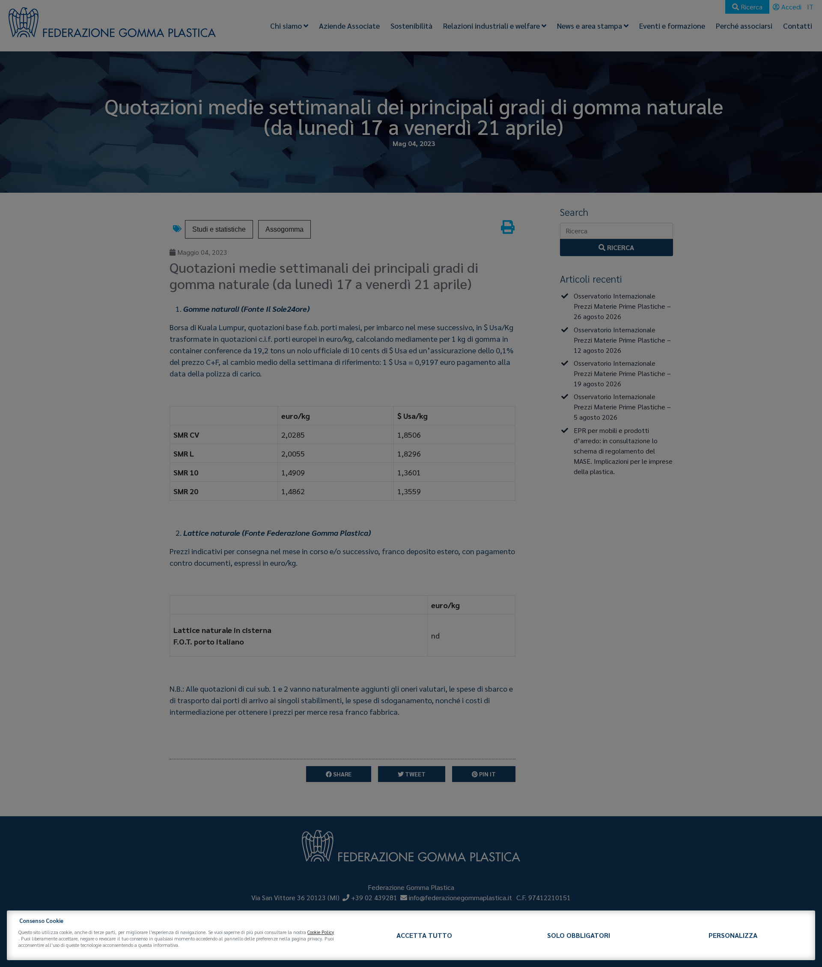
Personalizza (733, 935)
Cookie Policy (320, 932)
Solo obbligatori (578, 935)
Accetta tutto (424, 935)
